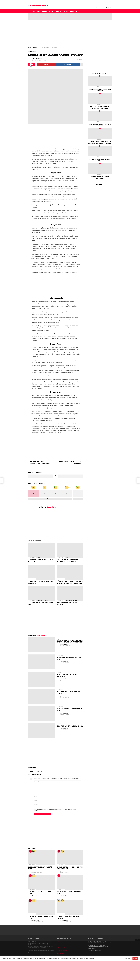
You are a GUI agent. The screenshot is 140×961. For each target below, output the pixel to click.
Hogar (38, 557)
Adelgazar (59, 11)
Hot (103, 7)
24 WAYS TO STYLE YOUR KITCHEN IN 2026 (70, 710)
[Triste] (33, 900)
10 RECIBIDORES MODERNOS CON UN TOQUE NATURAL (69, 868)
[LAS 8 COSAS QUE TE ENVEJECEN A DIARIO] (41, 882)
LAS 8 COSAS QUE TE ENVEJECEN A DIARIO (40, 893)
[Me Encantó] (33, 851)
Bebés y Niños (74, 11)
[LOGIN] (111, 11)
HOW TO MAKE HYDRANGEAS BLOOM (70, 726)
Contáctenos (31, 1)
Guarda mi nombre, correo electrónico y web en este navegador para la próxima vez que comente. (55, 810)
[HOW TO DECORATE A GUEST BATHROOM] (105, 16)
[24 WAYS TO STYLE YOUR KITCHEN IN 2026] (41, 713)
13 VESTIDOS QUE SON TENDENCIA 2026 (69, 893)
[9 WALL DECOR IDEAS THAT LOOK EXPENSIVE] (41, 696)
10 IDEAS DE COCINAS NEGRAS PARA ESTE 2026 (35, 21)
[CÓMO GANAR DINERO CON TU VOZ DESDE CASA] (63, 16)
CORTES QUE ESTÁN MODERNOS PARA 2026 (68, 917)
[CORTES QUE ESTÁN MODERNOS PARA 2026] (70, 907)
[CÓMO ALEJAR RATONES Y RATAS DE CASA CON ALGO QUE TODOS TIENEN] (77, 16)
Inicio (33, 11)
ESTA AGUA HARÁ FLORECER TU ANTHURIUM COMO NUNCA (49, 21)
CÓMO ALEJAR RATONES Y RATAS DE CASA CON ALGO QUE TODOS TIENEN (76, 21)
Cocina (66, 11)
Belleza (44, 11)
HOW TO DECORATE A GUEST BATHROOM (105, 21)
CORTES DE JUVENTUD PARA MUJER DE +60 (40, 917)
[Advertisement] (70, 35)
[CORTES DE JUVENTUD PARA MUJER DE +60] (41, 907)
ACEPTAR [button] (135, 958)
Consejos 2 (68, 579)
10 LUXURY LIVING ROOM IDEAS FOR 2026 (91, 21)
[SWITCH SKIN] (105, 11)
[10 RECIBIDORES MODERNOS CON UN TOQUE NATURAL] (70, 857)
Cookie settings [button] (127, 958)
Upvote (40, 476)
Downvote (70, 476)
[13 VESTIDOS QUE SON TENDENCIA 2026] (70, 882)
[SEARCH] (108, 11)
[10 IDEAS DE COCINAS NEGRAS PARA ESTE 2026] (35, 16)
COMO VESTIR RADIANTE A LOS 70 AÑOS (40, 868)
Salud (38, 11)
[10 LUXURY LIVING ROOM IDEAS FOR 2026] (91, 16)
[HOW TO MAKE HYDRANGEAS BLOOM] (41, 730)
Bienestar (39, 579)
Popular (98, 7)
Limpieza (51, 11)
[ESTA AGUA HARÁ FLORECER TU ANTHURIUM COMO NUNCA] (49, 16)
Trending (108, 7)
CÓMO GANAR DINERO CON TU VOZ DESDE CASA (62, 21)
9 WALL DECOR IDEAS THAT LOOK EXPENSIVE (68, 693)
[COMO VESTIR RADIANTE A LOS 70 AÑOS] (41, 857)
